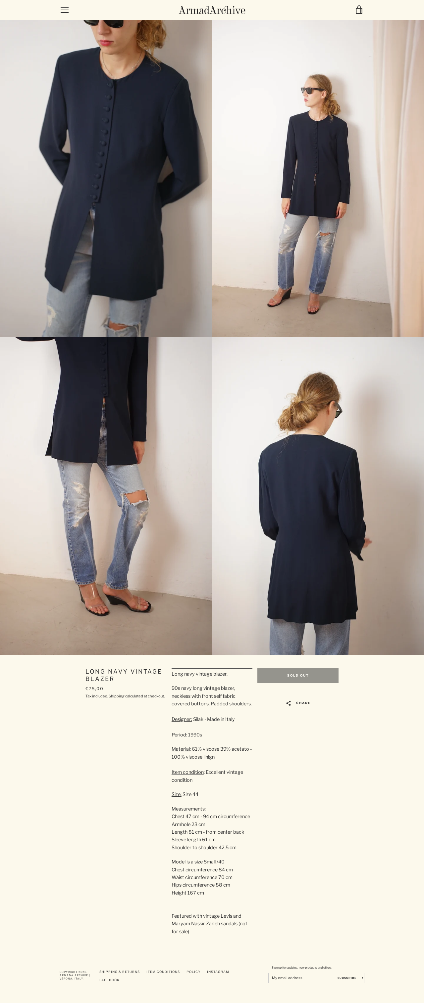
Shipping (117, 696)
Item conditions (163, 972)
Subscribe (347, 978)
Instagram (218, 972)
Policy (193, 972)
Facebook (109, 980)
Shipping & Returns (119, 972)
